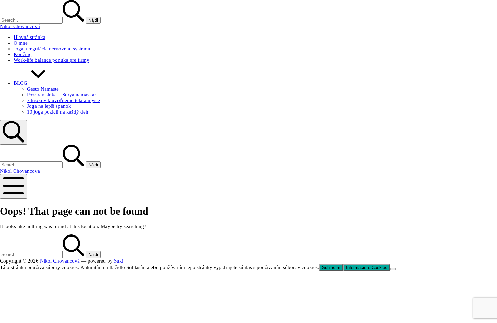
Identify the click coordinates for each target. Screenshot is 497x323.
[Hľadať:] (43, 20)
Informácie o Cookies (366, 267)
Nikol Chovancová (60, 261)
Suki (118, 261)
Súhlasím (331, 267)
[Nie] (393, 269)
